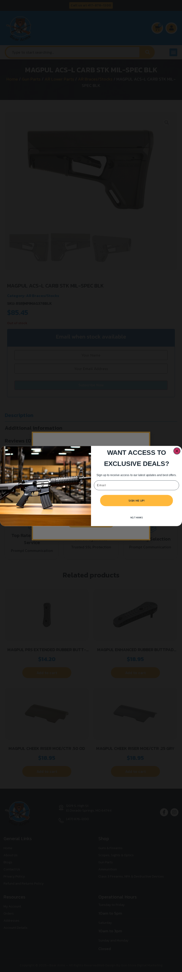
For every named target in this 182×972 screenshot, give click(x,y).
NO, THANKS (136, 517)
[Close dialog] (177, 451)
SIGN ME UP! (136, 500)
